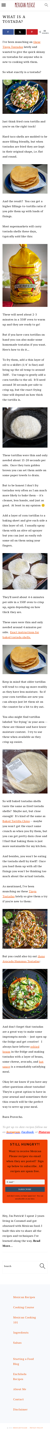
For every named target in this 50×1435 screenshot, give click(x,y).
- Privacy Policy (35, 1428)
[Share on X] (20, 32)
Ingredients (21, 1332)
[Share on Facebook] (8, 32)
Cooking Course (23, 1307)
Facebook (27, 1132)
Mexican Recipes (24, 1297)
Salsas (17, 1343)
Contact (18, 1399)
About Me (19, 1389)
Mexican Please (20, 1428)
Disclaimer (20, 1409)
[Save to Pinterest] (32, 32)
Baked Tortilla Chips (16, 821)
